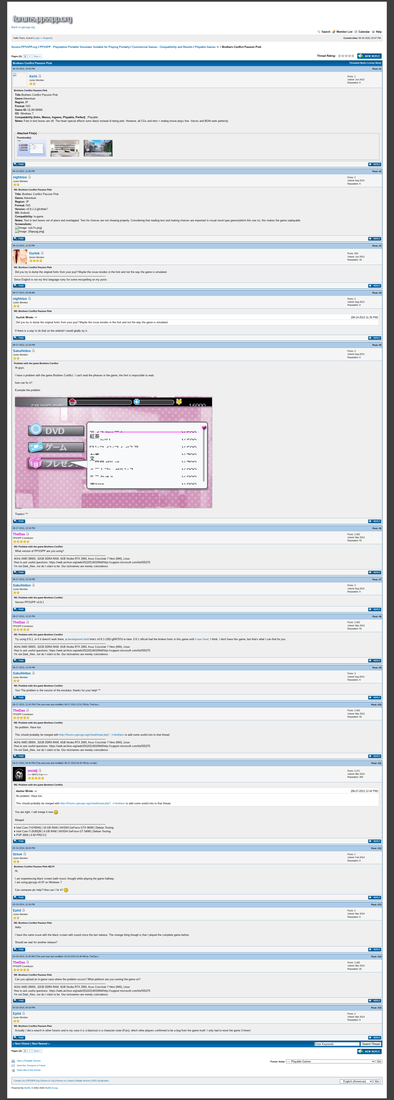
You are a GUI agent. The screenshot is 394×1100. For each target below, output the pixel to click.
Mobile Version (83, 1080)
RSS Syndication (100, 1080)
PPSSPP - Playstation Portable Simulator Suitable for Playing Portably (85, 46)
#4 (380, 293)
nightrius (20, 177)
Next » (37, 56)
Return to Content (65, 1080)
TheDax (94, 704)
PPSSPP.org (33, 1080)
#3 (380, 246)
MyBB (27, 1088)
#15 (379, 1008)
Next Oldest (22, 1043)
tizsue (17, 854)
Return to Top (48, 1080)
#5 (380, 345)
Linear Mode (374, 63)
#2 (380, 171)
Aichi (33, 76)
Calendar (364, 31)
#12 (379, 848)
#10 (379, 704)
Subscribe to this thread (28, 1070)
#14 (379, 956)
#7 (380, 579)
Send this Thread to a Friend (31, 1065)
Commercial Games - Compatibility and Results (162, 46)
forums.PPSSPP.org (24, 46)
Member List (344, 31)
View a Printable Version (29, 1061)
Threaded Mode (357, 63)
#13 (379, 904)
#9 (380, 667)
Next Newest (39, 1043)
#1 (380, 69)
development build (78, 639)
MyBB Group (51, 1088)
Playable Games (205, 46)
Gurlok (34, 253)
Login (37, 38)
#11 (379, 763)
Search (326, 31)
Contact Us (19, 1080)
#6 (380, 528)
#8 (380, 616)
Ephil (17, 910)
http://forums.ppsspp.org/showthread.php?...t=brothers (91, 734)
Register (47, 38)
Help (379, 31)
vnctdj (93, 763)
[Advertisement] (148, 15)
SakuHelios (22, 351)
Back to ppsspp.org (23, 27)
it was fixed (201, 639)
